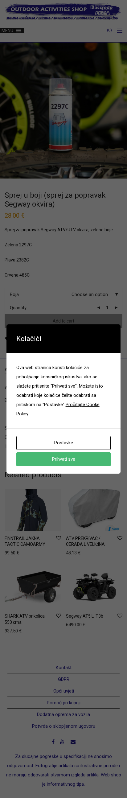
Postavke (63, 443)
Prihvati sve (63, 459)
